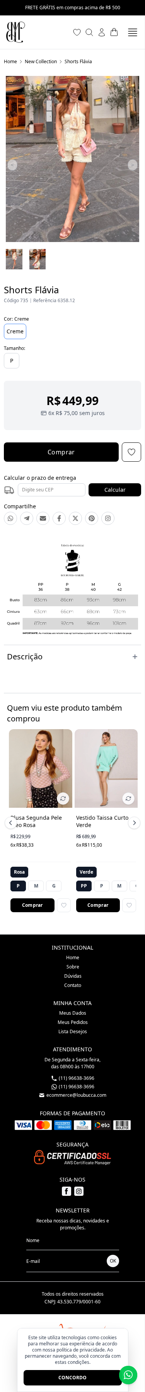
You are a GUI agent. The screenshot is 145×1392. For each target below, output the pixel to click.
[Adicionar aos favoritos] (64, 905)
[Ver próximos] (133, 823)
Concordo (72, 1377)
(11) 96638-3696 (76, 1086)
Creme (15, 331)
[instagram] (79, 1191)
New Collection (41, 61)
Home (10, 61)
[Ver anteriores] (12, 823)
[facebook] (66, 1191)
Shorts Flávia (78, 61)
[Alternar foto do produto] (63, 798)
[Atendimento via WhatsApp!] (128, 1375)
